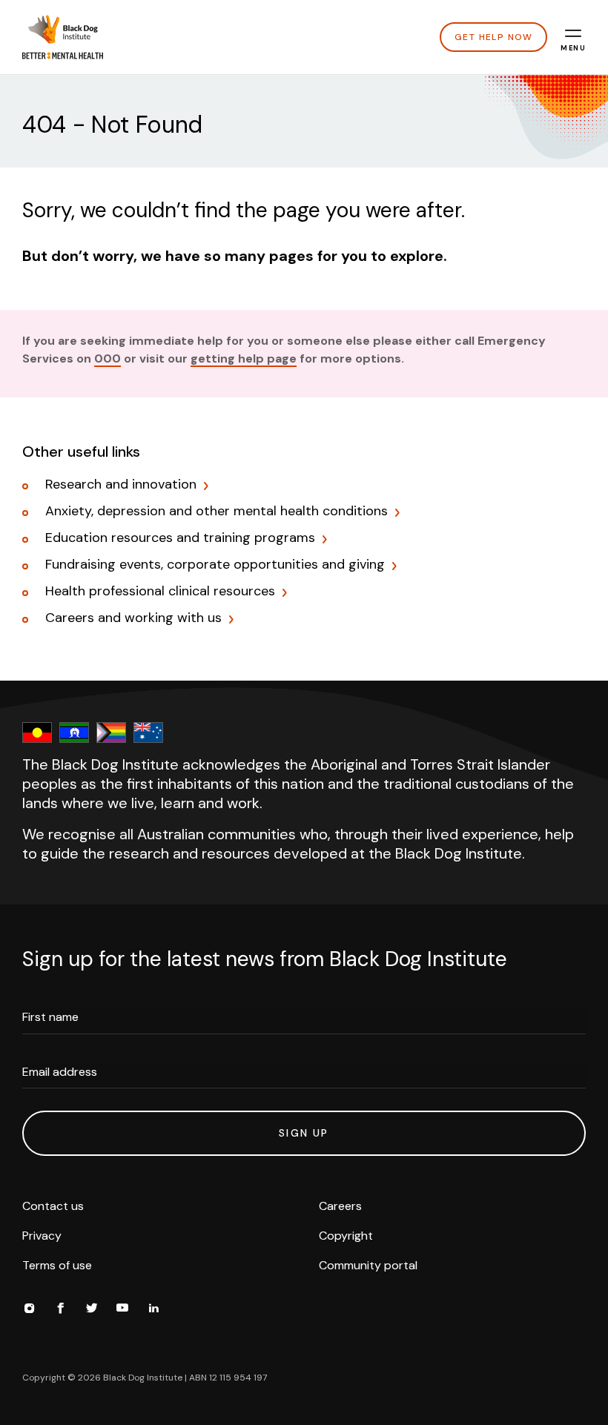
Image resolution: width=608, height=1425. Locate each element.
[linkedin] (153, 1310)
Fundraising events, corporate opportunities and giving (215, 565)
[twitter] (91, 1310)
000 (107, 358)
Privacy (42, 1235)
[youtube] (122, 1310)
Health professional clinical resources (160, 591)
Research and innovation (120, 484)
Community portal (368, 1265)
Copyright (346, 1235)
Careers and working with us (133, 618)
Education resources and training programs (180, 538)
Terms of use (57, 1265)
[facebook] (60, 1310)
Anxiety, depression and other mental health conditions (216, 511)
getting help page (244, 358)
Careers (340, 1206)
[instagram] (28, 1310)
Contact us (53, 1206)
